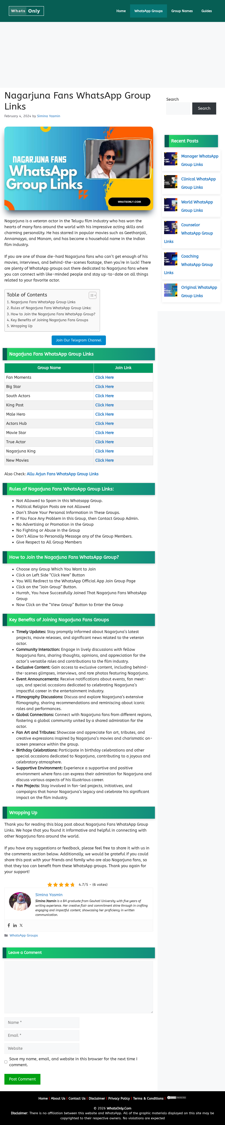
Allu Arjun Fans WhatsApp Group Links (62, 474)
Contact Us (77, 1098)
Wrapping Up (22, 326)
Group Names (182, 11)
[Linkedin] (15, 925)
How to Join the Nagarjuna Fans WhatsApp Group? (53, 314)
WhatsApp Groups (148, 11)
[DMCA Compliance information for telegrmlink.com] (177, 1098)
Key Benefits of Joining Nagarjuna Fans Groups (49, 320)
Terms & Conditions (148, 1098)
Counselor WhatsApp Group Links (188, 233)
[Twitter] (21, 925)
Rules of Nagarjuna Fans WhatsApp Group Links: (51, 308)
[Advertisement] (112, 55)
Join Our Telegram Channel (79, 340)
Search (172, 99)
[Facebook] (9, 925)
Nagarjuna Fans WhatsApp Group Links (43, 302)
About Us (58, 1098)
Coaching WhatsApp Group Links (188, 264)
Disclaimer (97, 1098)
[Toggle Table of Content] (90, 295)
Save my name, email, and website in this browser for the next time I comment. (73, 1062)
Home (121, 11)
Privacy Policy (119, 1098)
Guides (206, 11)
